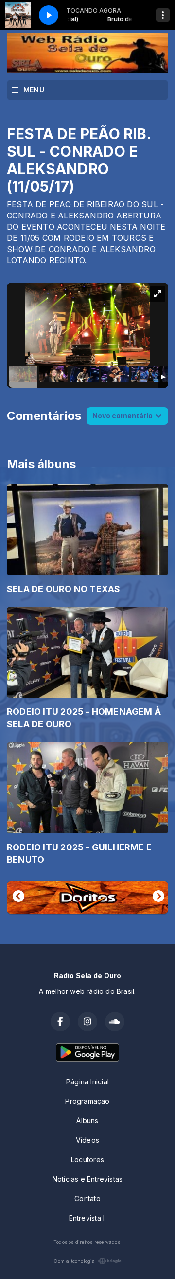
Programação (87, 1101)
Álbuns (87, 1121)
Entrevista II (87, 1218)
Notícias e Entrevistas (87, 1179)
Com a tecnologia (74, 1261)
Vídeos (87, 1140)
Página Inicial (87, 1082)
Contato (87, 1198)
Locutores (87, 1159)
